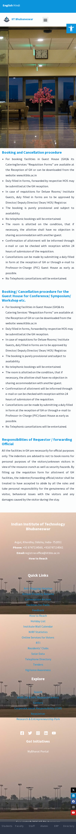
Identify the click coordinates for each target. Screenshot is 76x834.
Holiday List (38, 621)
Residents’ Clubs (38, 648)
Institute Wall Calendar (38, 626)
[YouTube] (54, 733)
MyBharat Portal (38, 751)
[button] (71, 28)
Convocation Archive (38, 599)
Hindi (16, 5)
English (8, 5)
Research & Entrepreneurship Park (38, 719)
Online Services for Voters (38, 637)
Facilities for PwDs (38, 605)
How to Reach (38, 615)
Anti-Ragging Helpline (38, 588)
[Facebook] (73, 801)
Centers (38, 703)
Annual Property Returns (38, 594)
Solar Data (38, 653)
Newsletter (38, 713)
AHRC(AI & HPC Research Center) (38, 697)
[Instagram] (73, 807)
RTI (38, 643)
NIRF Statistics (38, 632)
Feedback (38, 610)
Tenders (38, 664)
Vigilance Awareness (38, 670)
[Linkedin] (73, 795)
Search (38, 692)
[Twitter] (30, 733)
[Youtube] (73, 812)
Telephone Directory (38, 659)
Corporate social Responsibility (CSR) (38, 708)
